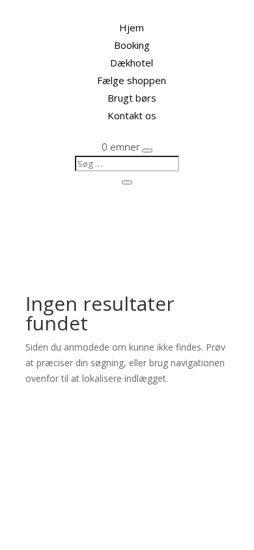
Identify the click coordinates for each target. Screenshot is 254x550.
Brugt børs (131, 97)
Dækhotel (131, 62)
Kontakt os (131, 115)
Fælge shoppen (131, 80)
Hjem (131, 27)
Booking (132, 44)
